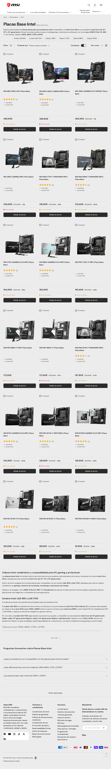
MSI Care (60, 723)
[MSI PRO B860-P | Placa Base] (55, 328)
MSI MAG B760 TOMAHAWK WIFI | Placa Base (89, 349)
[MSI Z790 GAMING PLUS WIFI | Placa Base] (19, 243)
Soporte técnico (64, 717)
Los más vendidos (38, 12)
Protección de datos (40, 725)
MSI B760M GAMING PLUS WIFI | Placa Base (91, 434)
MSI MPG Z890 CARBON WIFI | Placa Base (54, 92)
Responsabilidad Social (41, 728)
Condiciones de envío (40, 712)
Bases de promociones (41, 734)
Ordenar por (22, 45)
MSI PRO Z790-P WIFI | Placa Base (89, 262)
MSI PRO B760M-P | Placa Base (52, 519)
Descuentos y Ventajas (66, 729)
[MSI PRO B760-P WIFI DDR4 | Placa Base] (55, 414)
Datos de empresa (39, 731)
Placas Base (14, 17)
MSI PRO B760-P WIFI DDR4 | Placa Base (53, 434)
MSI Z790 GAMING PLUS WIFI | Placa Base (18, 263)
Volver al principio (55, 693)
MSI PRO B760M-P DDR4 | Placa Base (90, 519)
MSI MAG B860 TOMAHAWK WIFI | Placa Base (89, 178)
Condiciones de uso (40, 723)
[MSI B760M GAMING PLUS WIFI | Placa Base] (91, 414)
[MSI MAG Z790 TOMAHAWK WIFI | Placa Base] (55, 157)
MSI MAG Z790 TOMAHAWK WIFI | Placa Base (53, 178)
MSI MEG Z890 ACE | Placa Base (16, 91)
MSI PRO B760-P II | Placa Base (16, 519)
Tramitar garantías (64, 715)
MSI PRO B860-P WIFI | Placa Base (17, 348)
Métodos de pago (64, 720)
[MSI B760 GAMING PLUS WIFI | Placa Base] (19, 414)
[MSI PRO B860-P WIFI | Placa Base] (19, 328)
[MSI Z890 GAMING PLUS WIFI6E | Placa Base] (91, 72)
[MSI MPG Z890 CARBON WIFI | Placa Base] (55, 72)
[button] (101, 5)
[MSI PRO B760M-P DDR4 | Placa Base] (91, 499)
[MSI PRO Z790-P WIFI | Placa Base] (91, 243)
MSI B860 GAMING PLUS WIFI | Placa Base (54, 263)
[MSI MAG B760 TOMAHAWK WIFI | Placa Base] (91, 328)
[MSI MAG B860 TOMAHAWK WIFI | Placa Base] (91, 157)
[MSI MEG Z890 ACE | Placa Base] (19, 72)
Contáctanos (62, 709)
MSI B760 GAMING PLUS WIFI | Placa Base (18, 434)
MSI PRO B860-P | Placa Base (51, 348)
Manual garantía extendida (68, 726)
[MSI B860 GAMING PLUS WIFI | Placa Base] (55, 243)
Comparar (75, 45)
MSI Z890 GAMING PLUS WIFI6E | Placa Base (91, 92)
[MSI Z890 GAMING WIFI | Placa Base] (19, 157)
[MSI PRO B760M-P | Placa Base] (55, 499)
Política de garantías (40, 714)
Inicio (5, 17)
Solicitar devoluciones (66, 712)
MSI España (36, 737)
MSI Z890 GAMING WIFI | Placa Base (18, 177)
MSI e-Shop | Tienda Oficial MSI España (21, 758)
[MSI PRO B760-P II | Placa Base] (19, 499)
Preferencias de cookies (11, 761)
